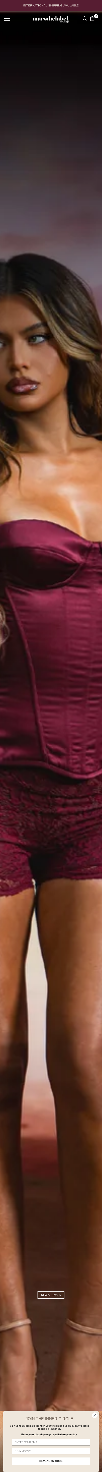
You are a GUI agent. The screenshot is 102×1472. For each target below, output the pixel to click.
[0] (92, 18)
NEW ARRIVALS (51, 1294)
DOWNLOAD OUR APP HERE (51, 5)
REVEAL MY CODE (51, 1461)
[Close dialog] (95, 1415)
